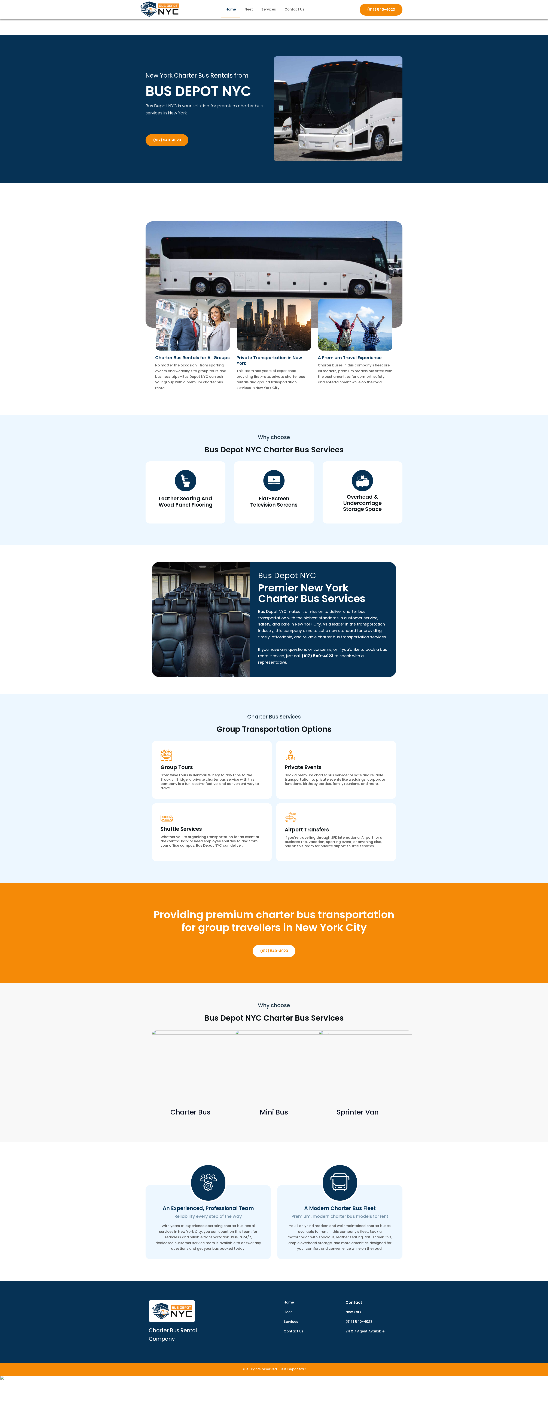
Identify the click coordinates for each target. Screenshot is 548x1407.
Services (268, 9)
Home (231, 9)
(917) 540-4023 (381, 9)
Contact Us (294, 9)
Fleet (248, 9)
